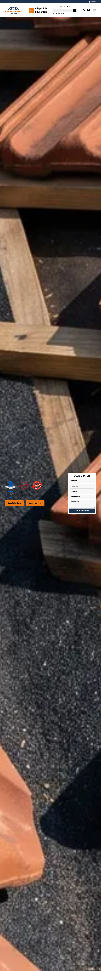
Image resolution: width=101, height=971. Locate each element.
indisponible (41, 8)
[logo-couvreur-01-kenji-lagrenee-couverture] (13, 10)
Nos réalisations (14, 503)
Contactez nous (35, 503)
